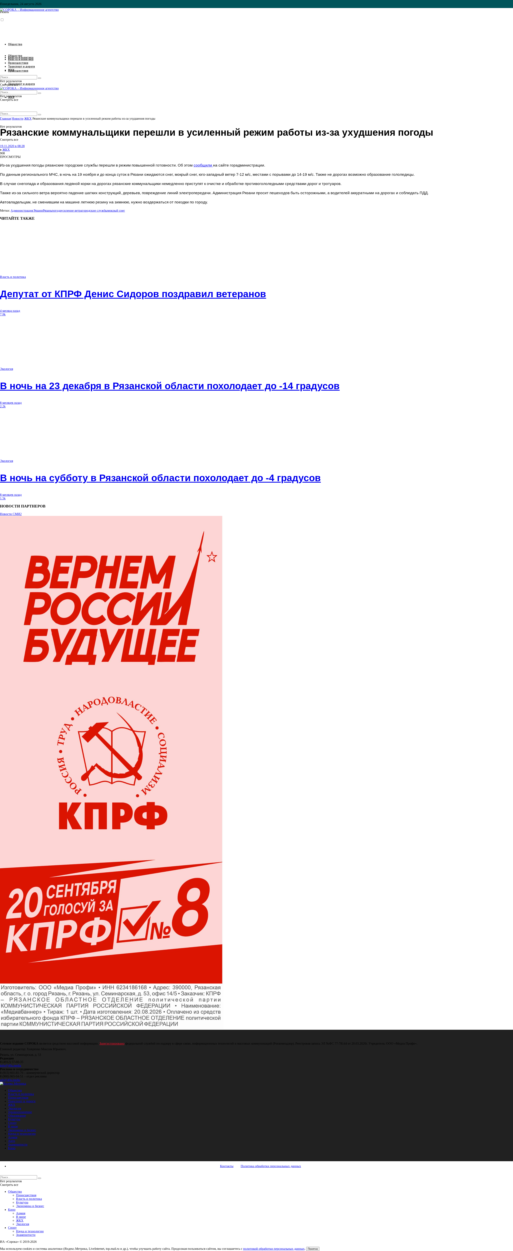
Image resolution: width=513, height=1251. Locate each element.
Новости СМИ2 (11, 514)
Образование (17, 1115)
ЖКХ (11, 70)
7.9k (3, 314)
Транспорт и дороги (21, 84)
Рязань (47, 210)
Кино (11, 1148)
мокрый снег (116, 210)
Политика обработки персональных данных (271, 1166)
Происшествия (18, 71)
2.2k (3, 406)
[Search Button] (39, 114)
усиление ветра (71, 210)
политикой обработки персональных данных (274, 1248)
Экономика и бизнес (22, 1130)
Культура (14, 1119)
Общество (15, 44)
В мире (13, 1126)
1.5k (3, 498)
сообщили (203, 165)
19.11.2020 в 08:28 (12, 146)
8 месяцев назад (11, 402)
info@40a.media (10, 1065)
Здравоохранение (20, 1112)
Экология (6, 369)
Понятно (313, 1248)
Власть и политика (20, 59)
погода (56, 210)
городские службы (94, 210)
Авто (11, 1141)
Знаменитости (17, 1144)
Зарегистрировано (111, 1043)
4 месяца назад (10, 310)
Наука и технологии (22, 1133)
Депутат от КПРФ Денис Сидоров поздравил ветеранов (133, 294)
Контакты (226, 1166)
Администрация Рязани (27, 210)
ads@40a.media (10, 1080)
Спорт (12, 1123)
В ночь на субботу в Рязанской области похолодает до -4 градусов (160, 478)
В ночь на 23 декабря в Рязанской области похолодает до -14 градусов (170, 386)
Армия (12, 1137)
